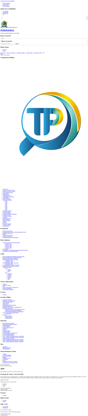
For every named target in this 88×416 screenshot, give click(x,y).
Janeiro (9, 269)
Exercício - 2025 (8, 243)
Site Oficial (5, 346)
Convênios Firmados (7, 212)
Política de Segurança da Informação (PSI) (13, 310)
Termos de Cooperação (7, 210)
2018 (6, 209)
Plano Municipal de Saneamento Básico (10, 251)
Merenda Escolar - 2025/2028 (8, 338)
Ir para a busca (6, 5)
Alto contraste (5, 12)
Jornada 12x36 (5, 304)
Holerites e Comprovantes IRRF (9, 300)
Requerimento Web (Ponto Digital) (9, 305)
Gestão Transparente (7, 198)
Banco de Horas (6, 302)
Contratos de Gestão (7, 215)
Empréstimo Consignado (7, 299)
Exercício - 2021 (8, 248)
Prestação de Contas (37, 52)
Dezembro (10, 273)
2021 (6, 206)
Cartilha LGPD (8, 313)
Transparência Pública (21, 52)
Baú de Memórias (6, 348)
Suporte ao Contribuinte (7, 236)
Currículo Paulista (6, 326)
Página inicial (3, 52)
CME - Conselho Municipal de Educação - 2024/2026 (13, 340)
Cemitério (5, 294)
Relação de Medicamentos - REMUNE (10, 258)
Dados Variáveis (6, 193)
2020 (6, 207)
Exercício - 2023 (8, 245)
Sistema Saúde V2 (8, 317)
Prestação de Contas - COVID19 (9, 191)
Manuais (4, 234)
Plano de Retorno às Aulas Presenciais (10, 332)
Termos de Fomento (6, 211)
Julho (9, 279)
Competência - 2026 (9, 263)
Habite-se (4, 357)
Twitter (4, 401)
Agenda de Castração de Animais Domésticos (11, 242)
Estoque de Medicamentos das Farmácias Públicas (12, 257)
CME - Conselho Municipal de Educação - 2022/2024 (13, 339)
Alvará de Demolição (7, 356)
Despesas (4, 221)
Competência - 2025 (9, 261)
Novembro (10, 274)
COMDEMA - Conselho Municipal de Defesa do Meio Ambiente (15, 250)
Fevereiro (9, 270)
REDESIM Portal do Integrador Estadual (10, 237)
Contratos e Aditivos (7, 224)
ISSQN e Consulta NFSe (7, 231)
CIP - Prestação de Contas (8, 192)
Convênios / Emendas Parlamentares (10, 214)
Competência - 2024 (9, 260)
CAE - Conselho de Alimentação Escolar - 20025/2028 (13, 337)
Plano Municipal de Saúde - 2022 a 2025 (10, 259)
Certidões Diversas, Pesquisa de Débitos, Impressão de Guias (14, 232)
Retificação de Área (6, 358)
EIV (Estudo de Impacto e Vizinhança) (10, 361)
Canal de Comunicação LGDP (8, 190)
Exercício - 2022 (8, 246)
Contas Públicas (6, 197)
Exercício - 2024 (8, 244)
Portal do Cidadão (6, 219)
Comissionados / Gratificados (8, 196)
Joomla (18, 411)
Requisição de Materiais (7, 306)
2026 (6, 201)
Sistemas (4, 314)
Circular (4, 329)
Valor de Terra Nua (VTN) (8, 235)
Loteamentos (5, 359)
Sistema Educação (8, 318)
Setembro (9, 276)
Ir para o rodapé (6, 6)
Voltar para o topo (3, 389)
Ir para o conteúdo (6, 3)
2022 (6, 205)
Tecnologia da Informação (8, 308)
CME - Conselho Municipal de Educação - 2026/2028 (13, 341)
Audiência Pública (29, 52)
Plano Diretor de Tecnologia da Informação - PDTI (15, 309)
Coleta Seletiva (6, 249)
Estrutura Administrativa (7, 288)
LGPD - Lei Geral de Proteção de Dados (10, 312)
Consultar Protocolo (6, 220)
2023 (6, 204)
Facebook (5, 400)
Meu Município (6, 194)
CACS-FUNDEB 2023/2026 (8, 335)
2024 (6, 203)
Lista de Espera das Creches (8, 327)
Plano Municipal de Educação (8, 323)
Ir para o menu (6, 4)
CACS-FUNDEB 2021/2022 (8, 334)
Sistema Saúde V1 (8, 315)
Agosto (9, 277)
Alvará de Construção (7, 355)
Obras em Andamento (7, 223)
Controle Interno (6, 225)
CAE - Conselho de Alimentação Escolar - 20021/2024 (13, 336)
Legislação (5, 217)
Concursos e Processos (7, 216)
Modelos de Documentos (7, 233)
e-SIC (4, 286)
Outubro (9, 275)
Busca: (2, 43)
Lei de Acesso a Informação (8, 289)
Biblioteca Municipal (7, 347)
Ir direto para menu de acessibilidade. (7, 1)
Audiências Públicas (7, 195)
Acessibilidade (5, 11)
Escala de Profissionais (7, 267)
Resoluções (5, 328)
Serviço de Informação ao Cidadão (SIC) (10, 287)
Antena (4, 360)
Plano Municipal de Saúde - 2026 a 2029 (10, 262)
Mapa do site (5, 13)
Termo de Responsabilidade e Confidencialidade (14, 311)
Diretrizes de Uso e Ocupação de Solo (10, 362)
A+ (87, 16)
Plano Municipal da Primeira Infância (10, 324)
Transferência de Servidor (8, 301)
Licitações (5, 222)
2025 (6, 202)
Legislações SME (6, 331)
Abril (9, 271)
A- (86, 19)
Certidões (4, 353)
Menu (1, 53)
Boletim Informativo (7, 330)
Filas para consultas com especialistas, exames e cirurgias (13, 256)
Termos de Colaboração (11, 52)
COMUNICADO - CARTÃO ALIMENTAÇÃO (12, 307)
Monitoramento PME (7, 325)
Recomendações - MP (7, 218)
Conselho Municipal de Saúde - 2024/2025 (11, 265)
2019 (6, 208)
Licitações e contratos (7, 285)
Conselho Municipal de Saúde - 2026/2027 (11, 266)
